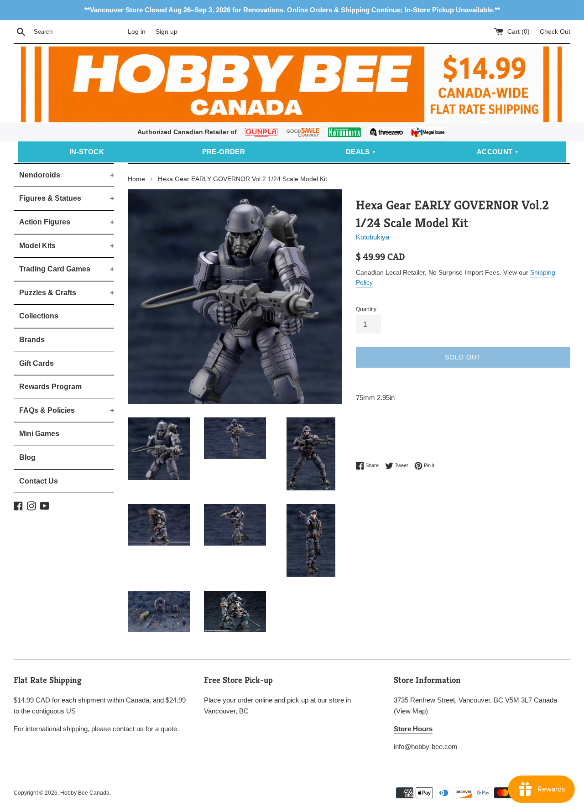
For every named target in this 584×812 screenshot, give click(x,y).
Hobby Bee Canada (85, 793)
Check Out (555, 31)
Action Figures (66, 222)
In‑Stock (86, 152)
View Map (411, 711)
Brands (32, 340)
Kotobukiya (372, 237)
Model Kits (66, 246)
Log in (137, 31)
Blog (27, 457)
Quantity (366, 309)
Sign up (166, 31)
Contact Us (38, 481)
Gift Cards (36, 363)
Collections (38, 316)
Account (495, 152)
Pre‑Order (223, 152)
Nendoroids (66, 175)
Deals (358, 152)
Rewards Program (50, 386)
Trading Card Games (66, 269)
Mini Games (39, 433)
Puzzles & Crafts (66, 293)
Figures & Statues (66, 198)
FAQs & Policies (66, 410)
